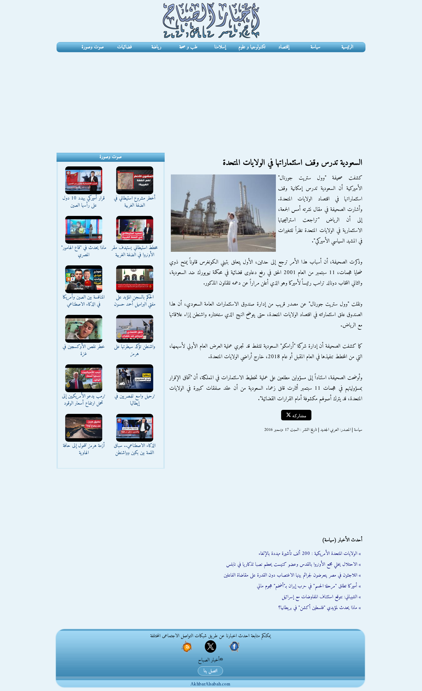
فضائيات (124, 47)
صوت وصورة (93, 47)
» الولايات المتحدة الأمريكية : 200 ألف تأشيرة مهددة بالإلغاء (310, 553)
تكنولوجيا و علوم (251, 47)
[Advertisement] (211, 98)
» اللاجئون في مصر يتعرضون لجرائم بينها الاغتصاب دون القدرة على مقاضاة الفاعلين (292, 575)
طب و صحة (188, 47)
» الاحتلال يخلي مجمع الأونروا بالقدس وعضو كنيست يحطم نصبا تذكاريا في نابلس (293, 564)
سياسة (315, 47)
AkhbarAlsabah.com (210, 684)
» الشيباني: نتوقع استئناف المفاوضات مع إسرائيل (321, 597)
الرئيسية (347, 47)
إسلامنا (220, 47)
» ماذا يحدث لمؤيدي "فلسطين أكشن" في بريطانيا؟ (319, 607)
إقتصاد (283, 47)
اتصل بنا (210, 671)
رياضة (156, 47)
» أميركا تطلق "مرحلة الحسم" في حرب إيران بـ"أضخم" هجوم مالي (309, 586)
